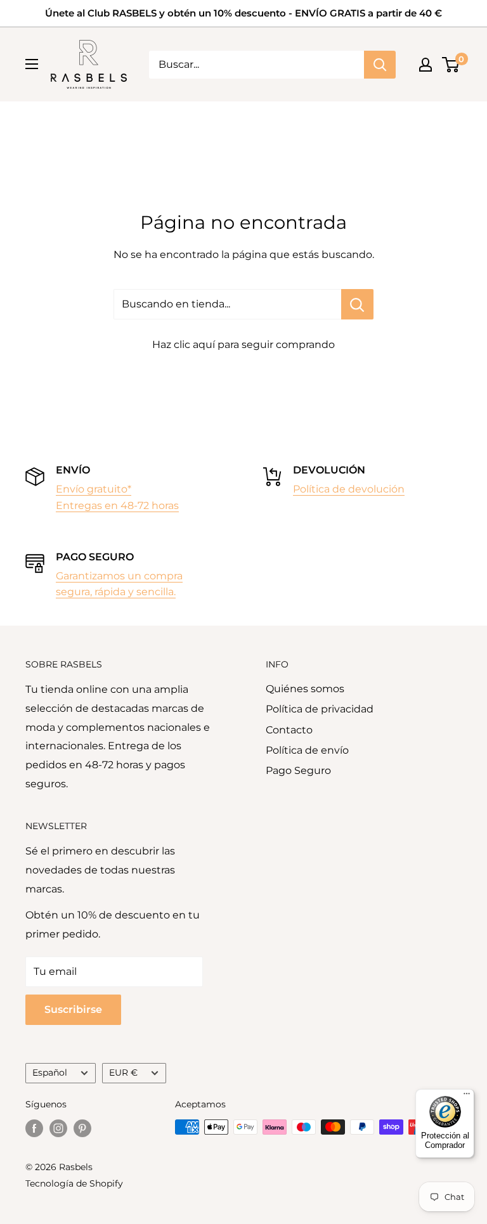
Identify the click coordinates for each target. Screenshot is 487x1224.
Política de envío (307, 750)
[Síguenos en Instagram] (58, 1128)
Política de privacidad (319, 709)
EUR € (123, 1072)
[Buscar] (380, 65)
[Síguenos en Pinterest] (82, 1128)
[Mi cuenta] (425, 65)
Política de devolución (349, 489)
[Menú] (466, 1096)
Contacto (289, 730)
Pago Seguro (298, 770)
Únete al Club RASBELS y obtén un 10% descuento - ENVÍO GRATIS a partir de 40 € (243, 13)
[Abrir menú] (31, 64)
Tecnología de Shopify (74, 1183)
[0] (451, 64)
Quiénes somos (305, 689)
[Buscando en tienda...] (357, 304)
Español (49, 1072)
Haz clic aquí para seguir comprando (243, 344)
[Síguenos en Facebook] (34, 1128)
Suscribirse (73, 1009)
